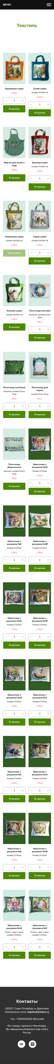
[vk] (21, 1044)
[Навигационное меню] (49, 4)
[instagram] (32, 1044)
